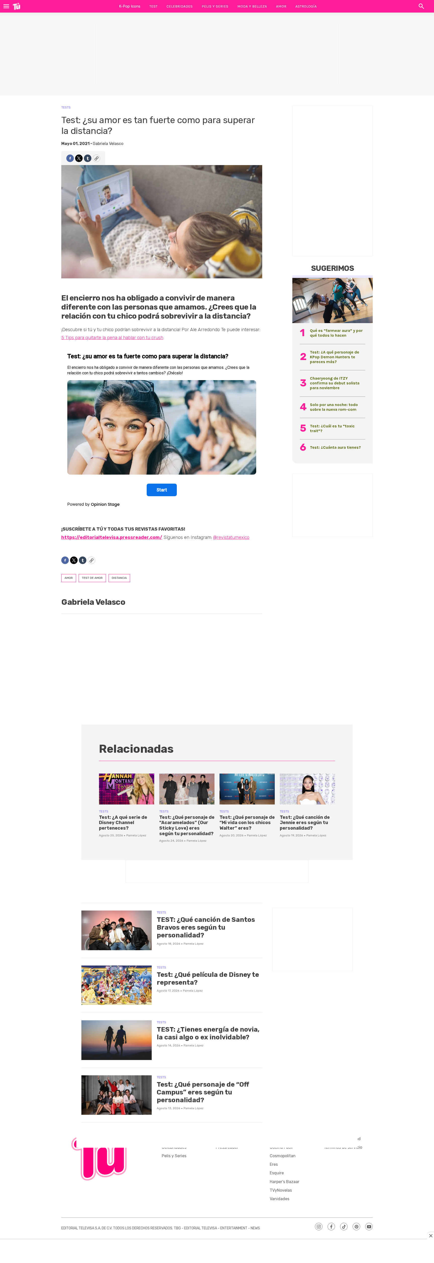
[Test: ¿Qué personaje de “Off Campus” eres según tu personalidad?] (116, 1095)
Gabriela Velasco (108, 143)
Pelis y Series (215, 6)
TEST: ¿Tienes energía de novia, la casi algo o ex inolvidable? (208, 1033)
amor (69, 578)
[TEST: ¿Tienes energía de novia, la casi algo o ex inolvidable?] (116, 1040)
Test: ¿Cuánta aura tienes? (335, 447)
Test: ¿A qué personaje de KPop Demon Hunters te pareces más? (334, 357)
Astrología (306, 6)
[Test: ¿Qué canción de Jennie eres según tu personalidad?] (307, 789)
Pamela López (136, 835)
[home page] (16, 6)
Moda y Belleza (252, 6)
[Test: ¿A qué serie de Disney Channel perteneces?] (126, 789)
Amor (281, 6)
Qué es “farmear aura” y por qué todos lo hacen (336, 333)
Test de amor (92, 578)
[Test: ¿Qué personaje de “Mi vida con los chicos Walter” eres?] (247, 789)
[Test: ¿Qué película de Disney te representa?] (116, 985)
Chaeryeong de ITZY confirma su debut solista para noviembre (334, 383)
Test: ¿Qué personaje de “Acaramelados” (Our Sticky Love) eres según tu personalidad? (186, 825)
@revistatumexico (231, 537)
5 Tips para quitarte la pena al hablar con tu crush (112, 337)
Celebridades (180, 6)
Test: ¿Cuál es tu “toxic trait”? (332, 428)
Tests (66, 107)
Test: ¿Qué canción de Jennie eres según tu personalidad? (305, 823)
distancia (119, 578)
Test (153, 6)
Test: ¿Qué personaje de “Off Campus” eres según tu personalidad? (203, 1092)
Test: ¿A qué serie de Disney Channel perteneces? (123, 823)
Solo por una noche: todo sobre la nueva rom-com (334, 407)
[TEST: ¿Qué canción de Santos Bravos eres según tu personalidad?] (116, 930)
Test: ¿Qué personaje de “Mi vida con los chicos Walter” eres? (247, 823)
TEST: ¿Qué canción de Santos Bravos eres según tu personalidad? (206, 927)
